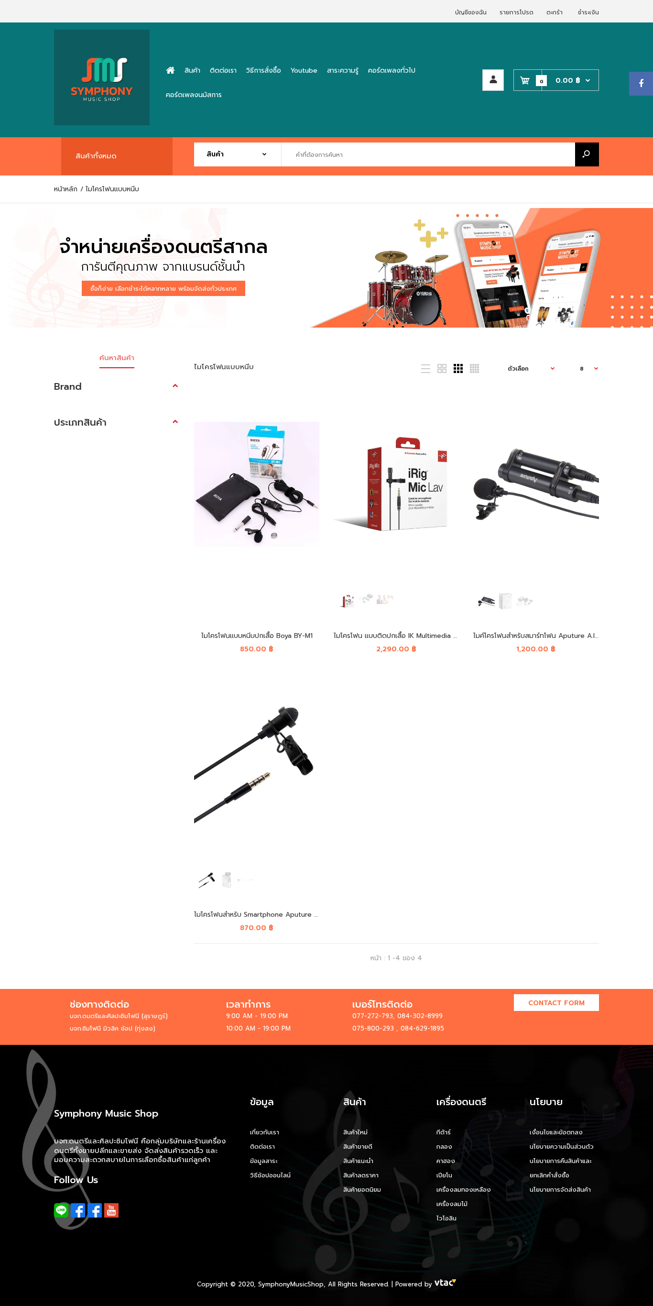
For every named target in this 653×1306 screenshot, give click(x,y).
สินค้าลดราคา (361, 1175)
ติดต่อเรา (262, 1146)
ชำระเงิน (588, 12)
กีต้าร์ (443, 1132)
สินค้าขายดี (357, 1146)
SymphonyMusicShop (291, 1284)
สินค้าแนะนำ (358, 1160)
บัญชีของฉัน (471, 12)
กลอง (444, 1146)
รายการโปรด (516, 12)
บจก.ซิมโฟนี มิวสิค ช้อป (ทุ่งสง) (112, 1028)
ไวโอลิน (446, 1218)
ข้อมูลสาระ (263, 1160)
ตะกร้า (554, 12)
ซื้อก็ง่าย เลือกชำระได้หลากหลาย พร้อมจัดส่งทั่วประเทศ (163, 288)
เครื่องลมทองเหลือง (463, 1189)
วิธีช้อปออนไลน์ (270, 1175)
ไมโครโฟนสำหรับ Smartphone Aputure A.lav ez (266, 915)
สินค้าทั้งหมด (96, 156)
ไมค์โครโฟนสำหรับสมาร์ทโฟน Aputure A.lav (537, 636)
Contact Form (556, 1003)
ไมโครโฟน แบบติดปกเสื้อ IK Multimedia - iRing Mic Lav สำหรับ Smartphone (448, 636)
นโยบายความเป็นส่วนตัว (562, 1146)
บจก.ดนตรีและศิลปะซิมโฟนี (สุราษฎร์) (119, 1016)
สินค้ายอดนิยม (362, 1189)
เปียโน (444, 1175)
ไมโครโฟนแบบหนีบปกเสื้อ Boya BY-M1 (256, 636)
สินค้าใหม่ (355, 1132)
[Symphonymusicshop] (102, 123)
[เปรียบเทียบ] (305, 423)
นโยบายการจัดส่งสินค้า (560, 1189)
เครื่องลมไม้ (452, 1203)
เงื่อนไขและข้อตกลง (556, 1132)
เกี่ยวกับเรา (264, 1132)
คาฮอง (445, 1160)
